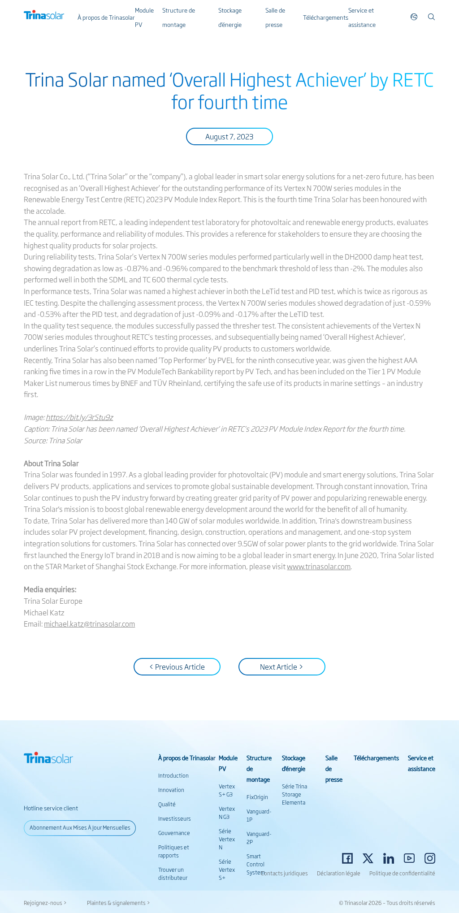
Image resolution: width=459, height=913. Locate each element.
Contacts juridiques (284, 873)
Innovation (171, 790)
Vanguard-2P (259, 838)
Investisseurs (174, 818)
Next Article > (281, 666)
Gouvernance (174, 833)
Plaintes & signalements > (118, 903)
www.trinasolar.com (319, 566)
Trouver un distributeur (172, 873)
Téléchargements (325, 17)
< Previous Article (177, 666)
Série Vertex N (227, 839)
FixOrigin (257, 797)
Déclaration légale (338, 873)
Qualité (167, 804)
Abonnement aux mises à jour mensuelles (80, 827)
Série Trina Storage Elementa (294, 794)
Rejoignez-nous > (45, 903)
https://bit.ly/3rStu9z (79, 416)
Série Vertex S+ (227, 869)
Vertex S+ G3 (227, 790)
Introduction (173, 775)
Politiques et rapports (173, 851)
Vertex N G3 (227, 813)
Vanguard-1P (259, 815)
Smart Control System (256, 864)
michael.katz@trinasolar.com (89, 623)
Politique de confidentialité (402, 873)
